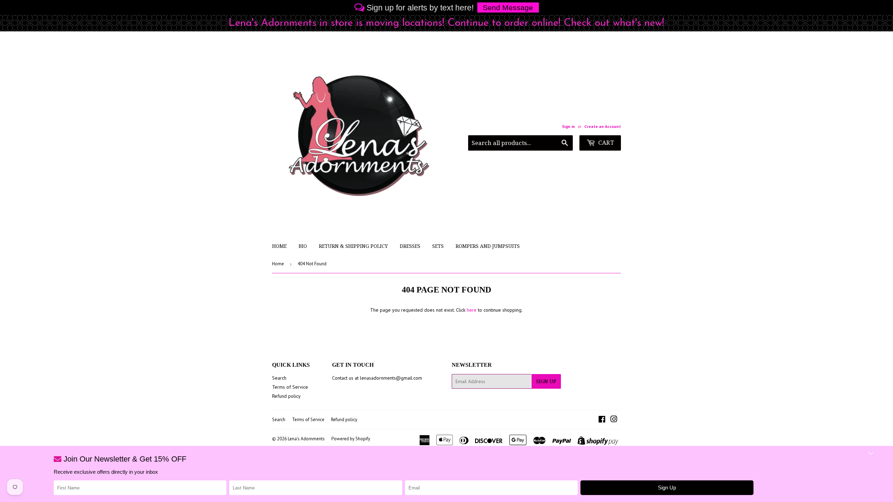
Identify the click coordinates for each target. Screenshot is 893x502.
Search (279, 378)
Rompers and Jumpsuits (488, 246)
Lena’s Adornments (306, 439)
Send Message (508, 7)
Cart (605, 142)
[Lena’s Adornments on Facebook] (602, 420)
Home (279, 246)
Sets (438, 246)
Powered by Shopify (350, 439)
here (471, 310)
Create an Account (602, 126)
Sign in (568, 126)
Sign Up (546, 381)
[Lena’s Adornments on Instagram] (613, 420)
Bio (303, 246)
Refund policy (286, 396)
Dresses (410, 246)
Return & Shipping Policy (353, 246)
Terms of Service (290, 387)
